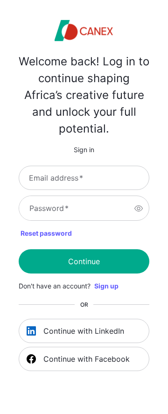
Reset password (46, 233)
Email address (56, 178)
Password (49, 208)
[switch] (138, 208)
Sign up (106, 286)
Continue (84, 261)
